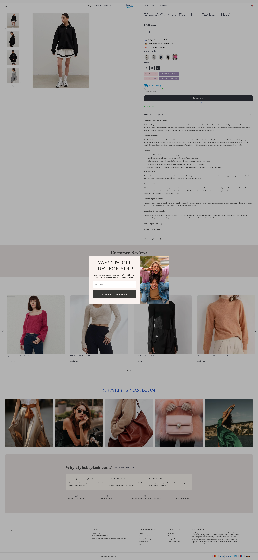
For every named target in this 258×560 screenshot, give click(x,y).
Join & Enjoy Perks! (114, 294)
